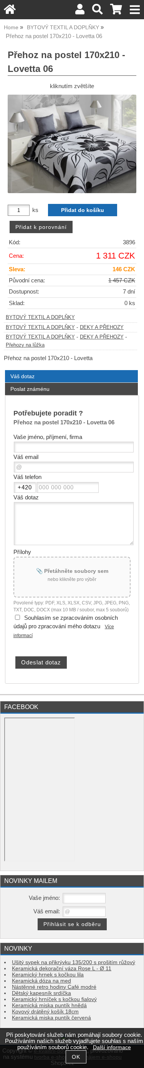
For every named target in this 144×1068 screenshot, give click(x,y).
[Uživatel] (79, 11)
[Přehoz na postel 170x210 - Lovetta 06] (72, 144)
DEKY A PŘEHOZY (102, 327)
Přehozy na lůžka (25, 345)
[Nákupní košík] (116, 11)
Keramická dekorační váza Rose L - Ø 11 (61, 968)
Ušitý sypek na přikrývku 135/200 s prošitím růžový (73, 962)
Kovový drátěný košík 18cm (45, 1012)
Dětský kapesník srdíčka (41, 993)
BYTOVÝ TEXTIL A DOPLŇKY (40, 317)
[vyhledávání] (97, 11)
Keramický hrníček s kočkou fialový (54, 999)
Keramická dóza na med (41, 981)
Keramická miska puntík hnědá (49, 1005)
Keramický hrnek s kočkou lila (48, 975)
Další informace (112, 1047)
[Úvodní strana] (10, 11)
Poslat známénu (30, 389)
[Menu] (135, 10)
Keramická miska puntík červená (51, 1018)
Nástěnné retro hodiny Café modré (54, 987)
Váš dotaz (22, 376)
